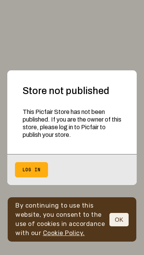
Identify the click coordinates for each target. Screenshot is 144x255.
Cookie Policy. (64, 233)
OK (119, 219)
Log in (31, 170)
